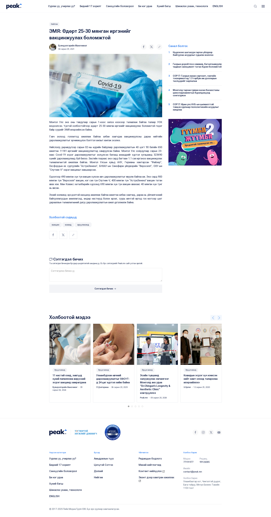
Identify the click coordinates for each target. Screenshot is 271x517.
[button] (255, 6)
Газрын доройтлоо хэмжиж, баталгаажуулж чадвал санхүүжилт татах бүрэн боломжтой (197, 65)
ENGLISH (218, 6)
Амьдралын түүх (104, 458)
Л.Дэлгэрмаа (102, 387)
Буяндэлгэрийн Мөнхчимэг (72, 45)
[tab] (128, 406)
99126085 (205, 462)
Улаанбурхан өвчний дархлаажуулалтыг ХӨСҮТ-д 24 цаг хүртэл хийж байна (113, 379)
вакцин (55, 224)
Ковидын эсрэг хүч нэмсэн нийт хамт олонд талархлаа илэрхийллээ (201, 379)
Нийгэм (54, 24)
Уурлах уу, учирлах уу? (61, 6)
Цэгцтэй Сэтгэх (103, 464)
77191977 (188, 462)
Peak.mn (144, 398)
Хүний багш (164, 6)
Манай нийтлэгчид (150, 464)
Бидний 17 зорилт (90, 6)
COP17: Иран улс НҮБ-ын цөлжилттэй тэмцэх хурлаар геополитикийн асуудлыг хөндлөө (196, 107)
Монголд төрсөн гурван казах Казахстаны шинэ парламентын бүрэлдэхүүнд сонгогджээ (196, 93)
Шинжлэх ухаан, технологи (191, 6)
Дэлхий (98, 471)
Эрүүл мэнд (59, 370)
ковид (68, 224)
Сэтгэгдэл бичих (104, 288)
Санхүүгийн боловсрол (120, 6)
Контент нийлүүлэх (150, 471)
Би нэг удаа (145, 6)
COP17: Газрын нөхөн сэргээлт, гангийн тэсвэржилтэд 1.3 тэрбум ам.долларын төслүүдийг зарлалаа (195, 78)
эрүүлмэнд (83, 224)
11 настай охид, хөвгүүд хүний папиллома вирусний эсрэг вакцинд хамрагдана (69, 379)
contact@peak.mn (192, 471)
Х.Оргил (187, 387)
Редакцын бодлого (150, 458)
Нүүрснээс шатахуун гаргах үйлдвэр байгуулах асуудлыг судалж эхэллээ (193, 53)
